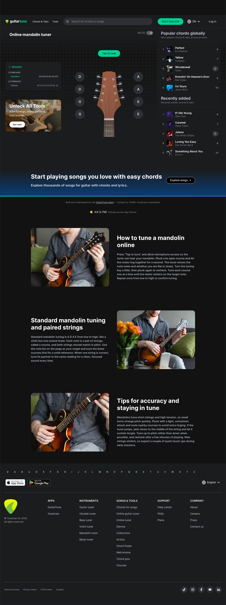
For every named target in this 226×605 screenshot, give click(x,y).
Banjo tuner (86, 539)
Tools (55, 21)
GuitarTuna (54, 507)
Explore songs (179, 180)
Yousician (53, 513)
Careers (195, 513)
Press (193, 520)
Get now (17, 124)
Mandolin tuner (88, 533)
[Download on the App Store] (15, 482)
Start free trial (170, 21)
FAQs (161, 513)
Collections (123, 533)
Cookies (60, 589)
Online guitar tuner (127, 513)
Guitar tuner (86, 507)
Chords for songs (126, 507)
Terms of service (11, 589)
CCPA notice (46, 589)
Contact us (196, 526)
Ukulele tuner (87, 513)
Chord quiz (123, 558)
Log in (212, 21)
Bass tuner (85, 520)
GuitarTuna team (105, 202)
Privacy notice (30, 589)
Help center (165, 507)
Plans (161, 520)
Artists (120, 539)
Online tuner (123, 520)
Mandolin (17, 67)
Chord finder (124, 546)
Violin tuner (86, 526)
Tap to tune (109, 53)
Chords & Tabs (40, 21)
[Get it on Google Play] (39, 482)
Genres (120, 526)
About (194, 507)
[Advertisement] (106, 7)
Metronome (123, 552)
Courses (121, 565)
